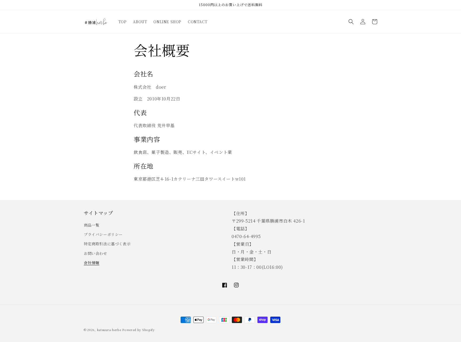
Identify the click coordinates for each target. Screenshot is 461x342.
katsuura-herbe (109, 330)
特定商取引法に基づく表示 (107, 243)
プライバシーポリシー (103, 234)
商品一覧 (91, 225)
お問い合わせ (95, 253)
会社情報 (91, 262)
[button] (351, 22)
